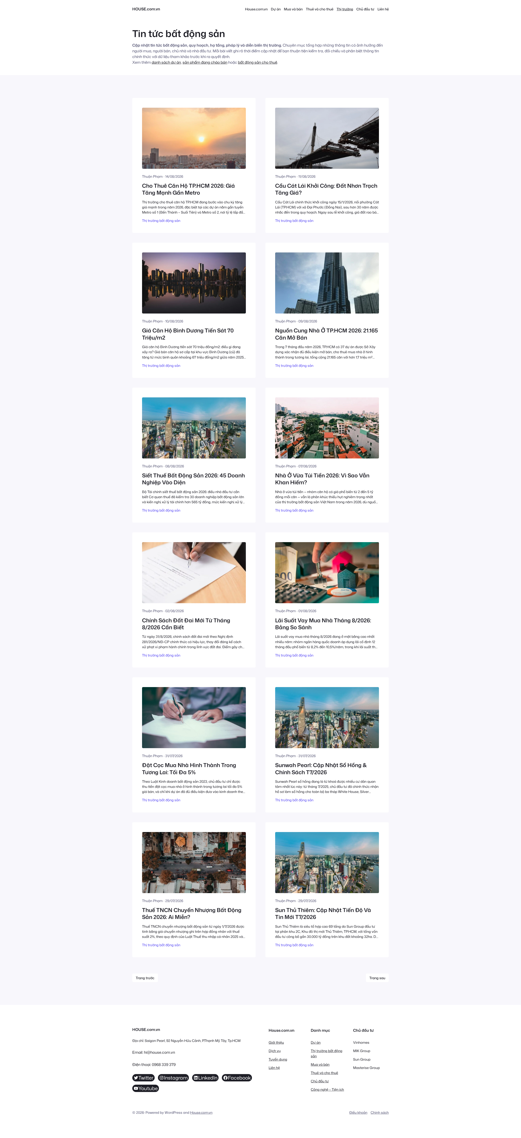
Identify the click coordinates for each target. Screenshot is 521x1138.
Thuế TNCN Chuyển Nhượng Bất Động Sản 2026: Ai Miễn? (191, 914)
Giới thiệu (276, 1042)
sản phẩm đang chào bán (205, 62)
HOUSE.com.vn (146, 9)
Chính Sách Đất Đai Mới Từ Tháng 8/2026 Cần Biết (186, 624)
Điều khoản (358, 1112)
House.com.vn (201, 1112)
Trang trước (145, 978)
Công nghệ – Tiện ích (327, 1089)
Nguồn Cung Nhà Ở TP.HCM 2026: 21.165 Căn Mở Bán (326, 334)
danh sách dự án (166, 62)
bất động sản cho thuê (257, 62)
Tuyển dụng (278, 1059)
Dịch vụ (275, 1050)
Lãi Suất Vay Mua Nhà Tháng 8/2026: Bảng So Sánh (323, 624)
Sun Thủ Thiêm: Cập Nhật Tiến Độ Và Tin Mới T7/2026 (323, 914)
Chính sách (380, 1112)
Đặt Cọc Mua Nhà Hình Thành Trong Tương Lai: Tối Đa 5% (189, 769)
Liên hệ (274, 1067)
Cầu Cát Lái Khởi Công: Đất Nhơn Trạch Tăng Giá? (326, 189)
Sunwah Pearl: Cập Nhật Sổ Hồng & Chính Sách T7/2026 (321, 769)
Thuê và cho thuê (324, 1072)
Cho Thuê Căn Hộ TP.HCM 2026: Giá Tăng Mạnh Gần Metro (188, 189)
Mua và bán (320, 1064)
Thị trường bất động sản (161, 220)
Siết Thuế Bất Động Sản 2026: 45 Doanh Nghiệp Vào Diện (193, 479)
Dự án (316, 1042)
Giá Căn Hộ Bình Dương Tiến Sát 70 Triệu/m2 (188, 334)
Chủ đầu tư (320, 1081)
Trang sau (377, 978)
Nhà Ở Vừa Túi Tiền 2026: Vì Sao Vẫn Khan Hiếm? (322, 479)
